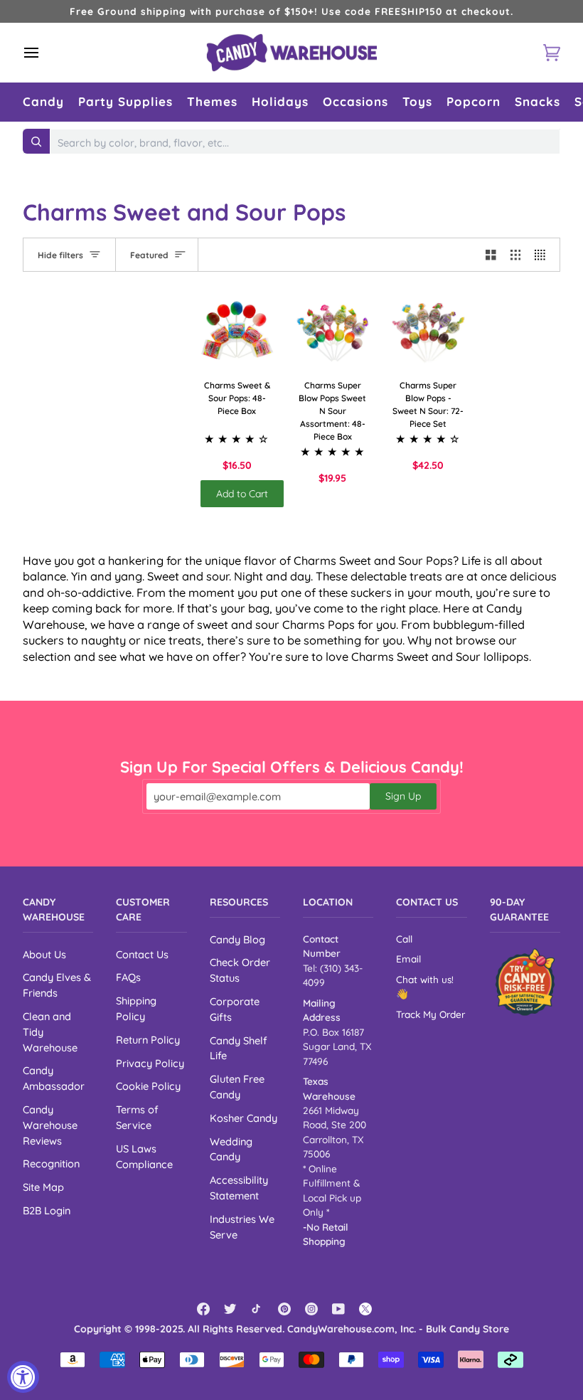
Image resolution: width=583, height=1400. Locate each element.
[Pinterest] (284, 1309)
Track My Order (430, 1014)
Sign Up (403, 796)
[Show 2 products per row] (490, 254)
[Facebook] (203, 1309)
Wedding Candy (231, 1149)
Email (408, 959)
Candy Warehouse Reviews (50, 1125)
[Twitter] (230, 1309)
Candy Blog (237, 939)
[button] (43, 102)
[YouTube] (338, 1309)
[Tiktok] (257, 1309)
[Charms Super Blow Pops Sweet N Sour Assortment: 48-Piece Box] (333, 331)
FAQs (128, 977)
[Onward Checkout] (525, 982)
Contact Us (142, 954)
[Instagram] (311, 1309)
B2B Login (46, 1210)
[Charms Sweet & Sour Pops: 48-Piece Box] (237, 331)
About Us (44, 954)
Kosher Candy (243, 1118)
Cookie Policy (148, 1086)
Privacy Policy (150, 1063)
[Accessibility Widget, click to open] (23, 1377)
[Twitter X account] (365, 1309)
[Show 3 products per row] (515, 254)
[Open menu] (44, 53)
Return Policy (148, 1039)
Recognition (51, 1163)
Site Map (43, 1187)
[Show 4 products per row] (544, 254)
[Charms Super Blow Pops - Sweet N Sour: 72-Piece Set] (428, 331)
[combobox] (305, 143)
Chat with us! (425, 979)
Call (404, 939)
